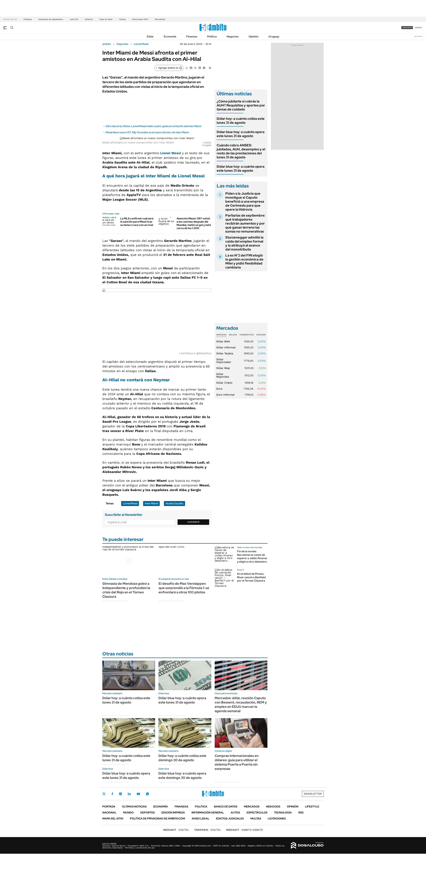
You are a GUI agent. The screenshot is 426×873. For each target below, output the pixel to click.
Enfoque (28, 19)
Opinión (253, 36)
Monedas (221, 335)
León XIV (74, 19)
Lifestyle (312, 806)
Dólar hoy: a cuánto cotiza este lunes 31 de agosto (241, 120)
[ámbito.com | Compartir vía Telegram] (204, 67)
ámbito (106, 44)
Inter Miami (151, 503)
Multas (255, 818)
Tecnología (283, 812)
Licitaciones (277, 818)
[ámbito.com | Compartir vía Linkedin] (199, 67)
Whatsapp (147, 793)
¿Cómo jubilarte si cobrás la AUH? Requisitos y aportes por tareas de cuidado (241, 105)
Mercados (251, 806)
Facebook (112, 793)
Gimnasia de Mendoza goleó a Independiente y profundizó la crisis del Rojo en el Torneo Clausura (126, 590)
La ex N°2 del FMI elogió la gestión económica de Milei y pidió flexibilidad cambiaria (244, 261)
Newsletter (418, 36)
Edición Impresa (173, 812)
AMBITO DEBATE (244, 829)
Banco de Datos (225, 806)
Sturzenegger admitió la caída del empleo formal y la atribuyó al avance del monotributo (244, 243)
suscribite (407, 27)
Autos (235, 812)
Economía (170, 36)
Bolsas (233, 335)
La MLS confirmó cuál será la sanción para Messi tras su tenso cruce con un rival (136, 222)
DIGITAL (176, 829)
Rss (301, 812)
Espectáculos (257, 812)
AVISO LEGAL (200, 818)
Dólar (150, 36)
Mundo (128, 812)
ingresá (418, 27)
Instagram (120, 793)
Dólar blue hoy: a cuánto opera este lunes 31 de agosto (240, 134)
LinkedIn (129, 793)
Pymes (122, 19)
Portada (108, 806)
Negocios (233, 36)
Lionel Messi (141, 44)
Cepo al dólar (106, 19)
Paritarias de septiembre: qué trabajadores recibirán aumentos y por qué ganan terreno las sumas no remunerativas (245, 223)
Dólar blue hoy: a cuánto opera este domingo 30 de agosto (182, 775)
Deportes (122, 44)
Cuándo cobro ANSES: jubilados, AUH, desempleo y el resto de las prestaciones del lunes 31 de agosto (241, 151)
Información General (208, 812)
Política (212, 36)
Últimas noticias (134, 806)
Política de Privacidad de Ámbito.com (157, 818)
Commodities (246, 335)
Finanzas (191, 36)
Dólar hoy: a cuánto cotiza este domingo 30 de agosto (182, 758)
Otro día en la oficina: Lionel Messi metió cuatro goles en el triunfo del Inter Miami (153, 126)
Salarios (89, 19)
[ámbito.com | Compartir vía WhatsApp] (186, 67)
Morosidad (160, 19)
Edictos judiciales (230, 818)
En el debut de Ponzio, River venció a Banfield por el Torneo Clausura (251, 577)
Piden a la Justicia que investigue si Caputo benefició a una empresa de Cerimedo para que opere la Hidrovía (244, 201)
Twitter (104, 793)
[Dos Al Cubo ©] (307, 845)
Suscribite (194, 522)
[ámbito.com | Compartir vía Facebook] (191, 67)
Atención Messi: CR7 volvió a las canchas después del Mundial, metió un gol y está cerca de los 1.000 (194, 223)
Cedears (261, 335)
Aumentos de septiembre (50, 19)
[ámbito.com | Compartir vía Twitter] (195, 67)
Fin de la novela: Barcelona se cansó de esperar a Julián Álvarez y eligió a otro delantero (252, 556)
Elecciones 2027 (140, 19)
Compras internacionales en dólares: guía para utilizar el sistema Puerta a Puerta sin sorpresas (237, 762)
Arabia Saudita (174, 503)
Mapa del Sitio (112, 818)
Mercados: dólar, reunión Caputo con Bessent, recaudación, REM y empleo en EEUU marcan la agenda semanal (241, 704)
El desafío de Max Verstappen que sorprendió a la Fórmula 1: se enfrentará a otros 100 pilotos (184, 587)
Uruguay (273, 36)
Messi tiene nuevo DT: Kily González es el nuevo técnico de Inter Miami (147, 132)
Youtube (138, 794)
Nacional (109, 812)
